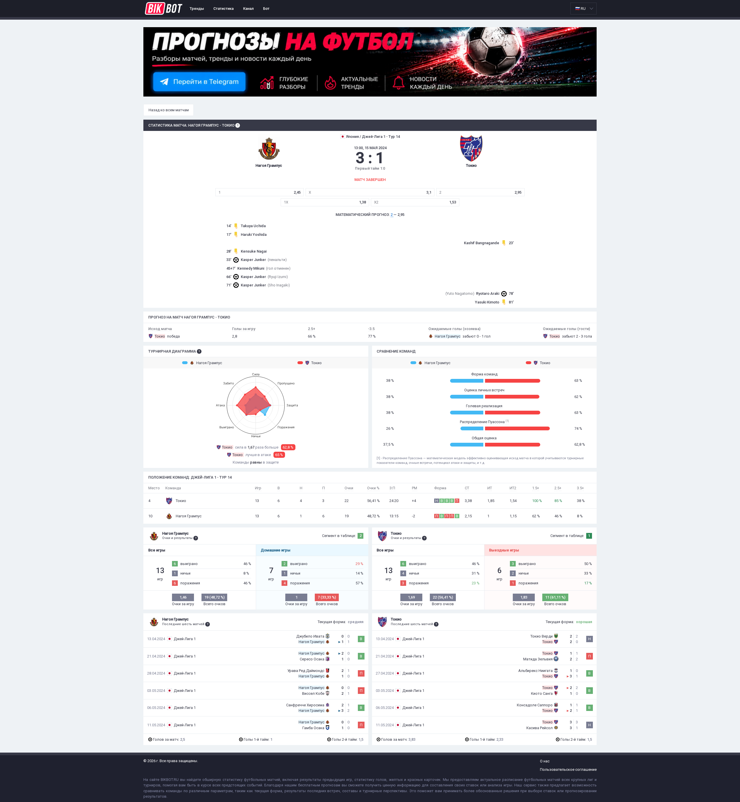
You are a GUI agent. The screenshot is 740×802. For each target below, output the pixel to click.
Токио (316, 363)
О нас (545, 761)
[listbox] (583, 8)
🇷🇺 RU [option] (580, 8)
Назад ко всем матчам (169, 110)
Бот (266, 8)
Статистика (223, 8)
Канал (248, 8)
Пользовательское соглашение (568, 769)
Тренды (197, 8)
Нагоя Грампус (209, 363)
